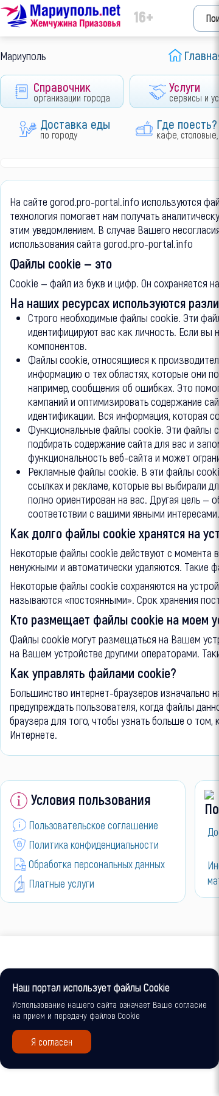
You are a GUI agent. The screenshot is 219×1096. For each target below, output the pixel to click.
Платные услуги (61, 883)
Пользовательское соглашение (93, 825)
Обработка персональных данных (97, 864)
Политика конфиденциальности (94, 844)
